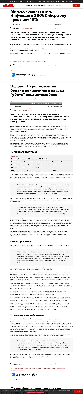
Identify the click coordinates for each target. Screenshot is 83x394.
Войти (76, 5)
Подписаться (42, 1)
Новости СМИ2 (14, 79)
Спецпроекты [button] (39, 5)
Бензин (29, 370)
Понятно (78, 391)
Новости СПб (23, 370)
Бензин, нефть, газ (15, 370)
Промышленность (47, 368)
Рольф (36, 198)
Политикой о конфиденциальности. (35, 392)
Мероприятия (50, 5)
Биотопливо (38, 368)
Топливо (53, 368)
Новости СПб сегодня (18, 368)
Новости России (27, 368)
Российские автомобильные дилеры (43, 297)
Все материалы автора (28, 28)
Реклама (58, 5)
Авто (33, 368)
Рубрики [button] (29, 5)
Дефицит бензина (61, 368)
